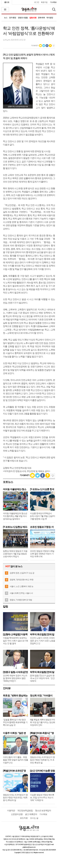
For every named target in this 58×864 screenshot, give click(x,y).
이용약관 (11, 810)
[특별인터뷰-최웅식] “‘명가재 (42, 733)
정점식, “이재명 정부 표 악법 (21, 600)
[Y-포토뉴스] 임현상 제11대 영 (15, 527)
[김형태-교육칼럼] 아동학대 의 (15, 634)
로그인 (36, 2)
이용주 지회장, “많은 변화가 (14, 733)
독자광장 (49, 18)
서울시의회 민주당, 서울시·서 (21, 593)
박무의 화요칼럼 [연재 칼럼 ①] (42, 672)
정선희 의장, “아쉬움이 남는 (41, 695)
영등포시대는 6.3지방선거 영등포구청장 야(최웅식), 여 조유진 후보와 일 (42, 760)
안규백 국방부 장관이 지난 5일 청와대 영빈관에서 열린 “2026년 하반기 (15, 678)
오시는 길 (34, 818)
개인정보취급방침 (25, 810)
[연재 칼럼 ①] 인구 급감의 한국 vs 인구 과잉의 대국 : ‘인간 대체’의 (42, 678)
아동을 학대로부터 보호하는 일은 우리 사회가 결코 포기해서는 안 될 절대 (15, 640)
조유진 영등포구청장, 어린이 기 (42, 527)
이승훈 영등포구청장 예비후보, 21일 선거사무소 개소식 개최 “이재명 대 (42, 797)
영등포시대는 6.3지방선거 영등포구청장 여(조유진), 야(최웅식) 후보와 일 (15, 797)
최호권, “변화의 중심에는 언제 (15, 695)
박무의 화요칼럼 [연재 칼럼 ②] (42, 634)
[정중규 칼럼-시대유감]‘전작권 (15, 672)
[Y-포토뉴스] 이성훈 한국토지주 (42, 489)
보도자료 (24, 818)
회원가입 (44, 2)
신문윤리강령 (17, 814)
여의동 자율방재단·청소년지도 (14, 489)
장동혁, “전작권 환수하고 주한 (21, 580)
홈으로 (6, 2)
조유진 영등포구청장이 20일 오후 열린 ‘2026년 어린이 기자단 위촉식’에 (42, 554)
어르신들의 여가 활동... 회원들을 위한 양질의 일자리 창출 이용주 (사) (15, 760)
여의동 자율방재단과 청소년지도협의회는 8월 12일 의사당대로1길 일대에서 (15, 516)
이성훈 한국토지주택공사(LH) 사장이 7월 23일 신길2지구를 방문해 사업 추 (42, 516)
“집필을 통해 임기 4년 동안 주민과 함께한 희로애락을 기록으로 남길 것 (15, 722)
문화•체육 (41, 18)
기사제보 (53, 2)
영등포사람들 (23, 18)
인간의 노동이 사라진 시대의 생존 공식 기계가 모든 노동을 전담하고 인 (42, 640)
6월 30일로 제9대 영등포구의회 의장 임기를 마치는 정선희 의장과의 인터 (42, 722)
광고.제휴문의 (31, 814)
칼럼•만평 (32, 18)
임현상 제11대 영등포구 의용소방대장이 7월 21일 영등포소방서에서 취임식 (15, 554)
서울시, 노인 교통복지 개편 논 (21, 586)
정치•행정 (12, 18)
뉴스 (5, 18)
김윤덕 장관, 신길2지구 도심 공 (22, 573)
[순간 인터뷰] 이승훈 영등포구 (42, 770)
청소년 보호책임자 (43, 810)
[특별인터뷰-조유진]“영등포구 (14, 770)
